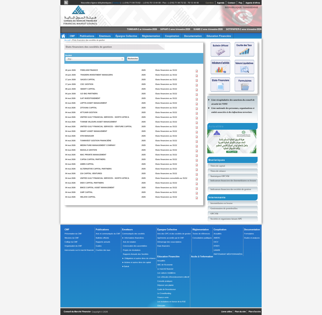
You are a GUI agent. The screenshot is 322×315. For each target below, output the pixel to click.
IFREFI (217, 246)
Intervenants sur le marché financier (79, 250)
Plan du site (240, 311)
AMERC (217, 238)
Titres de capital (217, 166)
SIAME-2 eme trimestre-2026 (189, 29)
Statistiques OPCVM (219, 176)
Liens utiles (226, 311)
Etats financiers (163, 246)
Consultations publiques (202, 238)
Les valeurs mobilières (166, 273)
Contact (117, 2)
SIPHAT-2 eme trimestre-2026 (157, 29)
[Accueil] (80, 24)
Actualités (218, 234)
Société (68, 55)
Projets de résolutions (132, 250)
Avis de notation (129, 242)
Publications (87, 36)
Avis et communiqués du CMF (108, 234)
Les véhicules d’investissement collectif (173, 277)
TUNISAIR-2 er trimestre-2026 (124, 29)
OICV (216, 242)
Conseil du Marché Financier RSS (66, 3)
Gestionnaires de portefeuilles (223, 208)
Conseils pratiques (164, 281)
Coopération (172, 36)
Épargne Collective (126, 36)
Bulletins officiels (102, 238)
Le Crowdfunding (164, 293)
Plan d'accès (255, 311)
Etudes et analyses (252, 238)
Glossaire (161, 306)
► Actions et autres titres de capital (136, 262)
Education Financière (219, 36)
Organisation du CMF (73, 246)
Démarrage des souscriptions (169, 242)
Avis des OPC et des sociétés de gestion (174, 234)
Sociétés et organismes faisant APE (226, 219)
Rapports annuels (103, 242)
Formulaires (249, 234)
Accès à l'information (75, 41)
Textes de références (201, 234)
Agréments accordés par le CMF (170, 238)
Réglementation (151, 36)
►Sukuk (125, 266)
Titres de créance (218, 171)
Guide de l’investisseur (166, 289)
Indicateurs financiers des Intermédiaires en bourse (233, 180)
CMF (72, 36)
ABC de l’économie (165, 265)
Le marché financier (165, 269)
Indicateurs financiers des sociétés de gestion (230, 189)
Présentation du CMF (73, 234)
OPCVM (214, 213)
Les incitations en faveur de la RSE (171, 302)
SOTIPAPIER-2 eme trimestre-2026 (225, 29)
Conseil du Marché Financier (77, 311)
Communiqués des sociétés (133, 234)
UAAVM (217, 250)
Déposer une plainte (165, 285)
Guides (99, 246)
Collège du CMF (71, 242)
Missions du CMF (72, 238)
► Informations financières (133, 238)
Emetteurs (105, 36)
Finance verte (163, 297)
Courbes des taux (103, 250)
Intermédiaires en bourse (221, 203)
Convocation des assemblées (135, 246)
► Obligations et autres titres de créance (138, 258)
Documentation (193, 36)
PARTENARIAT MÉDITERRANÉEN (228, 254)
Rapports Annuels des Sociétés (135, 254)
